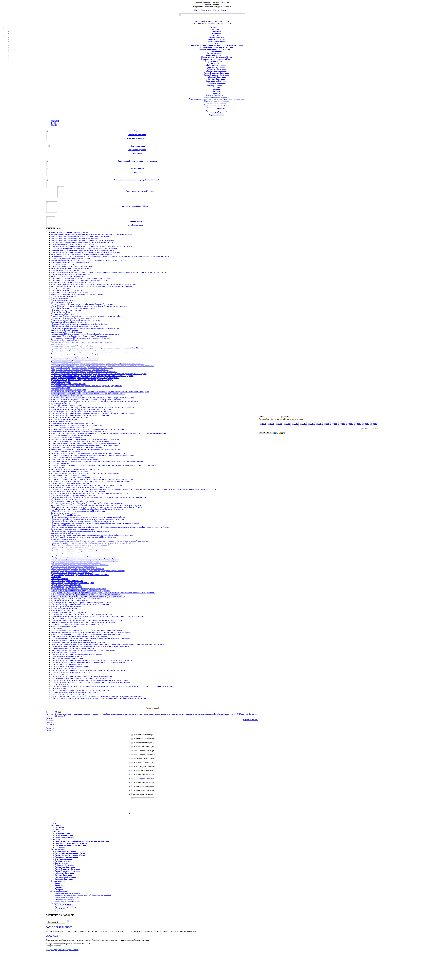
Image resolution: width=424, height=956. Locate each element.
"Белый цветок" (57, 628)
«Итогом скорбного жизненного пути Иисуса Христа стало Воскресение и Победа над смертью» (87, 429)
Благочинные (216, 51)
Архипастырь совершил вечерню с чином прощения (70, 274)
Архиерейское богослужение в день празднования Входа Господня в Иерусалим (81, 410)
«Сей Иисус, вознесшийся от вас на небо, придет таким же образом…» (77, 447)
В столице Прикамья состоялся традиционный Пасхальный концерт (76, 425)
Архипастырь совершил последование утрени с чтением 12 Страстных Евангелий (82, 603)
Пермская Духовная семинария (216, 97)
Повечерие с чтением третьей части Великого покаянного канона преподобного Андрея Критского (88, 662)
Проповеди (216, 33)
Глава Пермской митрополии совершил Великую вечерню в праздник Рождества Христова (85, 252)
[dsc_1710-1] (287, 424)
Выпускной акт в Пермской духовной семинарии (69, 322)
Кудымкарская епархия (216, 41)
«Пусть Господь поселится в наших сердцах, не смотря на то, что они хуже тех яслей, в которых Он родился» (92, 376)
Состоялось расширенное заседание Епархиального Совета (73, 457)
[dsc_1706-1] (303, 424)
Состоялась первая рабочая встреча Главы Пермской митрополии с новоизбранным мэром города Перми (90, 682)
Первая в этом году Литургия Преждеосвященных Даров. (72, 583)
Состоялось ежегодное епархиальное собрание (68, 390)
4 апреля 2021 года (58, 674)
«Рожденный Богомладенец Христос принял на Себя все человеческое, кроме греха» (83, 557)
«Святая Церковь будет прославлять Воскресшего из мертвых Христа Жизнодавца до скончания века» (89, 306)
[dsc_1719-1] (319, 424)
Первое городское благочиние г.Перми (216, 57)
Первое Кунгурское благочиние (216, 73)
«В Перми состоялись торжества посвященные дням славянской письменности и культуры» (85, 439)
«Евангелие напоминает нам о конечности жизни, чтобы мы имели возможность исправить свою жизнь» (91, 638)
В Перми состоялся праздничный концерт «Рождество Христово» (76, 563)
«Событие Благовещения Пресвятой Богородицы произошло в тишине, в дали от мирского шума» (88, 597)
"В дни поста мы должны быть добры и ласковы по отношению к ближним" (80, 575)
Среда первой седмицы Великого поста (66, 585)
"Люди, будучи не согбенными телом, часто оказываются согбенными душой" (80, 545)
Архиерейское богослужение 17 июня (65, 340)
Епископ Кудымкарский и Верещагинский (216, 49)
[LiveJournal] (284, 432)
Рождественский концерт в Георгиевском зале (68, 384)
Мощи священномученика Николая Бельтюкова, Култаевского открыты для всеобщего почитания (88, 571)
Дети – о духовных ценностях (62, 288)
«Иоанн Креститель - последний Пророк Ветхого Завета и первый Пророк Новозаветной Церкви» (88, 394)
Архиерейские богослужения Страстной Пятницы (70, 292)
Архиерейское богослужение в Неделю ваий (67, 290)
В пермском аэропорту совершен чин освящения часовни (72, 529)
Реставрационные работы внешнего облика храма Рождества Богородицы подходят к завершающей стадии (91, 234)
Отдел (136, 131)
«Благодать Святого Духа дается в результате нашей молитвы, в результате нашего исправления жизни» (90, 453)
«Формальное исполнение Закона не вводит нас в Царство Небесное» (77, 551)
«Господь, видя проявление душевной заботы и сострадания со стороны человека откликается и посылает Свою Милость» (97, 348)
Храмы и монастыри (214, 53)
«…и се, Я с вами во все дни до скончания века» (69, 427)
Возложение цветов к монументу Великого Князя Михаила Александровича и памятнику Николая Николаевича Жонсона (97, 461)
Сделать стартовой (199, 23)
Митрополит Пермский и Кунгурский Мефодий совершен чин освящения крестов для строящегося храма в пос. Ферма (96, 505)
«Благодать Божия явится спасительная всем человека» (71, 268)
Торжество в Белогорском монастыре (65, 356)
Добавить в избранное (216, 23)
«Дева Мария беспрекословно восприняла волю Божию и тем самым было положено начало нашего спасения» (93, 408)
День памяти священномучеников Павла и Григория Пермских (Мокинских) (80, 565)
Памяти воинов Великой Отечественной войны (69, 475)
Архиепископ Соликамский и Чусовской (216, 47)
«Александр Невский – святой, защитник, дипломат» (71, 640)
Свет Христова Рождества (61, 382)
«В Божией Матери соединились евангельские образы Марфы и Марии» (78, 511)
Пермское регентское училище (216, 101)
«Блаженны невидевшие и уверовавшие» (66, 310)
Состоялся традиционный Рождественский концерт (70, 258)
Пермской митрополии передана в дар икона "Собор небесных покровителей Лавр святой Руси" (87, 620)
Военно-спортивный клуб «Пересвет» (137, 206)
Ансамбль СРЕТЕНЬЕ (216, 109)
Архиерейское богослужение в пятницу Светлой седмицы (73, 308)
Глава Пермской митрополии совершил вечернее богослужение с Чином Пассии (81, 676)
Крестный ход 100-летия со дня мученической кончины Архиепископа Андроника (82, 342)
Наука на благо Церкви (59, 684)
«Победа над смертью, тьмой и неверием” (66, 437)
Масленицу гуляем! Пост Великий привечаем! (68, 276)
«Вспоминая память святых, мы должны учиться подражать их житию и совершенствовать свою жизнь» (90, 481)
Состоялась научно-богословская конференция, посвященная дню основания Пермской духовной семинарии (92, 535)
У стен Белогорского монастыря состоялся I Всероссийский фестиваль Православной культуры (87, 509)
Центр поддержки (138, 146)
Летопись (216, 91)
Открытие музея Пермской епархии (64, 330)
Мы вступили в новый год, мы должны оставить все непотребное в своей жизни (81, 254)
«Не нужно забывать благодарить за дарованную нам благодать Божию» (78, 491)
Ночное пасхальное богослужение (64, 296)
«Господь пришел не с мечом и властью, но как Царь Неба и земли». (76, 599)
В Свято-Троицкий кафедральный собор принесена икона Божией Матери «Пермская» (83, 537)
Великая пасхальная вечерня (61, 298)
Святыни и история (214, 85)
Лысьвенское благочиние (216, 71)
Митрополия (214, 35)
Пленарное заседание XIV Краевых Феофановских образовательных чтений (80, 370)
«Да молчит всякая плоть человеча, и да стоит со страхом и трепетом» (77, 294)
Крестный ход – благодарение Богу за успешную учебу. (72, 318)
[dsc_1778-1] (367, 424)
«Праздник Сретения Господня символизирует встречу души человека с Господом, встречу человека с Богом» (92, 398)
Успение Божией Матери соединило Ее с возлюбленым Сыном (74, 360)
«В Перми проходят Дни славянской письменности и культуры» (75, 326)
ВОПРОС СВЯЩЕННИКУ (59, 927)
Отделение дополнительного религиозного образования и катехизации (216, 99)
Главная (214, 27)
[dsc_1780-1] (374, 424)
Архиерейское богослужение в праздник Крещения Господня (74, 567)
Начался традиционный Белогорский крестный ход (70, 483)
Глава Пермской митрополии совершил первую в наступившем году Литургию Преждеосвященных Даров (91, 660)
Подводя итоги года (58, 555)
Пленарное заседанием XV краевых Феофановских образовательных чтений (80, 553)
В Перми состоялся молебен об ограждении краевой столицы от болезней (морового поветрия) (87, 595)
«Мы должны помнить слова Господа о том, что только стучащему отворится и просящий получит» (88, 260)
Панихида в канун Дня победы (62, 314)
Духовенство (214, 43)
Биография (216, 31)
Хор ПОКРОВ (216, 113)
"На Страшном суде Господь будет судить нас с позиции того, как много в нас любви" (83, 650)
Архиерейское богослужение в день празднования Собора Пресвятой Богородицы (82, 380)
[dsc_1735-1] (311, 424)
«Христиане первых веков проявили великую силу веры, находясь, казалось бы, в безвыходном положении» (92, 286)
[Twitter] (277, 432)
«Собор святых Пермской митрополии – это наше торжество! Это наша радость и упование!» (86, 400)
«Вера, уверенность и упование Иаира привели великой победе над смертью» (80, 531)
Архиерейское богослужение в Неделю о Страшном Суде (72, 573)
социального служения (137, 135)
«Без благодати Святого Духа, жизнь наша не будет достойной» (75, 469)
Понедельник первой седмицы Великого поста (68, 656)
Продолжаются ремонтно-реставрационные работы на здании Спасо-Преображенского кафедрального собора (92, 455)
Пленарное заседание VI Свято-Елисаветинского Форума (72, 547)
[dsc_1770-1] (343, 424)
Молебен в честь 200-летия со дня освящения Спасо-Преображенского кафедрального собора (86, 449)
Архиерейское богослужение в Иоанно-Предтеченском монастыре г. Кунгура (80, 431)
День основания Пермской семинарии (65, 533)
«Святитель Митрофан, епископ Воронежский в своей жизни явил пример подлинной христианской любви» (92, 543)
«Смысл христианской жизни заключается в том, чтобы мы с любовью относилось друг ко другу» (88, 519)
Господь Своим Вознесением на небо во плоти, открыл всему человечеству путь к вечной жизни (87, 316)
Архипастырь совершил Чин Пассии (65, 404)
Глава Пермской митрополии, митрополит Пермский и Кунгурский (216, 45)
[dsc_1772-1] (359, 424)
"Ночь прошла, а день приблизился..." (65, 652)
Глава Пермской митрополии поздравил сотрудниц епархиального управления (80, 591)
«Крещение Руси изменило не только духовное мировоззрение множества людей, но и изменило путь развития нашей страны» (99, 352)
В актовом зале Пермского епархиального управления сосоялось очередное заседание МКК (85, 443)
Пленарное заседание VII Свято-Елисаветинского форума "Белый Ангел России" (81, 636)
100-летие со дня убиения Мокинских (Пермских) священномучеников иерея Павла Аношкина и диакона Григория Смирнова (99, 374)
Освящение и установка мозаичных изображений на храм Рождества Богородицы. (82, 242)
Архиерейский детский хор (216, 111)
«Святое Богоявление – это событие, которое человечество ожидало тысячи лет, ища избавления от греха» (91, 646)
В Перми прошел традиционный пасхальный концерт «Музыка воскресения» (80, 690)
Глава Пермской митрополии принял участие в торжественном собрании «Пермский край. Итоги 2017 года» (92, 246)
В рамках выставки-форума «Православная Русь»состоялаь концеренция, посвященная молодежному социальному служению (98, 497)
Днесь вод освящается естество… (63, 264)
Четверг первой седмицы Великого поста (66, 587)
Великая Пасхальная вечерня (62, 610)
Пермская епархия (216, 37)
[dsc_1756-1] (335, 424)
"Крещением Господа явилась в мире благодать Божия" (72, 266)
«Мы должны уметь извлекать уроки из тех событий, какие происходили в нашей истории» (85, 328)
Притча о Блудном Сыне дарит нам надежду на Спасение (72, 244)
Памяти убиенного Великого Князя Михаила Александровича (74, 459)
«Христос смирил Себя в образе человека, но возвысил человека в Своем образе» (81, 411)
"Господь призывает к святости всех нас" (66, 618)
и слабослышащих (135, 225)
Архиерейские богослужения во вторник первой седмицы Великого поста (79, 280)
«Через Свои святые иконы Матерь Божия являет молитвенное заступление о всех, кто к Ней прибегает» (90, 632)
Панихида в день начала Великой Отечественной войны (72, 346)
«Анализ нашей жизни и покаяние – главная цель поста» (72, 282)
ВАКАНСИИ (52, 936)
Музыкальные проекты (214, 107)
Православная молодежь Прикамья (140, 191)
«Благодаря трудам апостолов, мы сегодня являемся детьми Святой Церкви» (80, 549)
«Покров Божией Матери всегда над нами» (67, 525)
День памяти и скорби (59, 344)
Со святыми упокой (58, 688)
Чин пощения (56, 577)
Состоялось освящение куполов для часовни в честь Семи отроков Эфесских (80, 441)
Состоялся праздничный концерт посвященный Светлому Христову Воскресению (82, 304)
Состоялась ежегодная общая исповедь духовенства (70, 672)
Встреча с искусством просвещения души (66, 396)
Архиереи (216, 93)
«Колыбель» (137, 153)
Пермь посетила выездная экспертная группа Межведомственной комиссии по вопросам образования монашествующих (96, 696)
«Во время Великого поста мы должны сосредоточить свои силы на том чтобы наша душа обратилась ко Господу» (94, 284)
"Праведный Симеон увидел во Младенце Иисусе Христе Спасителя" (77, 569)
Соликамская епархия (216, 39)
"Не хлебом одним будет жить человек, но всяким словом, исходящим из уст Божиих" (83, 622)
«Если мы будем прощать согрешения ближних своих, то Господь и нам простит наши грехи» (86, 630)
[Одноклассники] (280, 432)
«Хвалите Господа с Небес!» (61, 312)
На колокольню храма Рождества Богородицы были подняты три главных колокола (82, 240)
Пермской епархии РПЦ (136, 138)
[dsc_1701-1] (263, 424)
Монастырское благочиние (216, 55)
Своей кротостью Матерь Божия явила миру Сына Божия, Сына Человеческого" (81, 678)
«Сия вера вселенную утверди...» (63, 668)
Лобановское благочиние (216, 65)
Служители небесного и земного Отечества (67, 694)
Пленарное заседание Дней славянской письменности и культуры (75, 320)
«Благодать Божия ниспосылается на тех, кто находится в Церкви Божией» (79, 324)
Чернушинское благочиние (216, 81)
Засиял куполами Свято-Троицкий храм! (66, 362)
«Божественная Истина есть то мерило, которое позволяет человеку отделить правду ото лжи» (86, 386)
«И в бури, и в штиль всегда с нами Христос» (68, 499)
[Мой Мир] (282, 432)
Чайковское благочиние (216, 77)
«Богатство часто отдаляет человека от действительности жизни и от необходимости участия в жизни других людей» (95, 523)
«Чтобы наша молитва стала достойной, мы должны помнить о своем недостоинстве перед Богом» (88, 517)
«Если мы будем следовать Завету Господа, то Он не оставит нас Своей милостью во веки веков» (87, 503)
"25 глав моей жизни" (59, 467)
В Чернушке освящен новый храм (63, 539)
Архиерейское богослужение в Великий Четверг (69, 601)
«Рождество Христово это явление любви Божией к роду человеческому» (78, 642)
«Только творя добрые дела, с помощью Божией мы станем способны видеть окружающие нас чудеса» (89, 493)
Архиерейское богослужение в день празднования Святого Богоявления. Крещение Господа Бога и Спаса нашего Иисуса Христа (100, 392)
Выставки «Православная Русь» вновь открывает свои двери (74, 495)
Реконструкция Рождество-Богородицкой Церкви (69, 232)
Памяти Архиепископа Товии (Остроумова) (67, 406)
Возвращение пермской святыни (63, 300)
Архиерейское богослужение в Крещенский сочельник (71, 262)
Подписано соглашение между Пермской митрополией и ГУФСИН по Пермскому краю (84, 248)
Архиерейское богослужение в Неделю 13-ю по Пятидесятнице (75, 358)
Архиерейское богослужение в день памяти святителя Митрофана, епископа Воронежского (85, 354)
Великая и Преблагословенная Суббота (66, 607)
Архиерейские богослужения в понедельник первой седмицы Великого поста (80, 278)
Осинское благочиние (216, 79)
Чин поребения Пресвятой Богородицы (66, 515)
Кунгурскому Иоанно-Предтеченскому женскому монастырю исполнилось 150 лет (82, 368)
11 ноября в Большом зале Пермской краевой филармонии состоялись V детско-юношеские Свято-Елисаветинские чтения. (97, 364)
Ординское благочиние (216, 83)
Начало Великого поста (59, 579)
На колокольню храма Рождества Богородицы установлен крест (75, 238)
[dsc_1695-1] (271, 424)
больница (137, 172)
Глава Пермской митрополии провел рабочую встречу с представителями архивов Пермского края (88, 670)
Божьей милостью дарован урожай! (64, 513)
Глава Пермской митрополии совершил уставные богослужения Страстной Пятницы (83, 415)
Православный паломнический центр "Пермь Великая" (136, 180)
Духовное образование (214, 95)
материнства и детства (137, 150)
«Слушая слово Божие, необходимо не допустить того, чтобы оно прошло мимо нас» (83, 521)
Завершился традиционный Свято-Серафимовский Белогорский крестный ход (80, 487)
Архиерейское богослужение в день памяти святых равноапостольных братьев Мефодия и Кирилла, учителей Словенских (97, 616)
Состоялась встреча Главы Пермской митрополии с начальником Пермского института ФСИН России (89, 680)
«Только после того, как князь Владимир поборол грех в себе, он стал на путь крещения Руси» (86, 485)
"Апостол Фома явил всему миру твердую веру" (69, 612)
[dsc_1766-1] (351, 424)
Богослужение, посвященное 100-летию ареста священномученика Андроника (80, 338)
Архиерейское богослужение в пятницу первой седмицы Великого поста (78, 589)
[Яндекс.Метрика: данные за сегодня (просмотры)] (71, 950)
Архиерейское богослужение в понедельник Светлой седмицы (74, 423)
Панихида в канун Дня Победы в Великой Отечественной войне (75, 692)
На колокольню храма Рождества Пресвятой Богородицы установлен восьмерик (81, 236)
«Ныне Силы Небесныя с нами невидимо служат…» (71, 666)
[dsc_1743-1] (327, 424)
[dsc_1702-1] (279, 424)
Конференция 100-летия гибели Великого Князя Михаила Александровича (79, 336)
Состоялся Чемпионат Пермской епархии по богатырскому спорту (76, 477)
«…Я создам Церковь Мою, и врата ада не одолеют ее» (71, 435)
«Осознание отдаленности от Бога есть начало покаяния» (72, 648)
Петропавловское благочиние (216, 61)
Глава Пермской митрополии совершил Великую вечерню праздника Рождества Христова (85, 378)
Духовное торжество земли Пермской (65, 270)
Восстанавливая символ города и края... (66, 451)
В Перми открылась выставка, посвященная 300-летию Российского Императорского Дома (85, 634)
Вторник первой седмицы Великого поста (67, 581)
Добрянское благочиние (216, 69)
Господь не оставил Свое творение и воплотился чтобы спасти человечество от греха (83, 250)
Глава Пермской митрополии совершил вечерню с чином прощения (76, 654)
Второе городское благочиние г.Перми (216, 59)
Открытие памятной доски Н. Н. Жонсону (67, 332)
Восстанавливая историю (60, 463)
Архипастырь (214, 29)
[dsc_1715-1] (295, 424)
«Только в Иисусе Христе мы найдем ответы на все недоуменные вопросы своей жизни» (84, 445)
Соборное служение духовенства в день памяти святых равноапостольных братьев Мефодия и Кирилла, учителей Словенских (99, 698)
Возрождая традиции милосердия (63, 626)
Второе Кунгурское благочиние (216, 75)
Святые (216, 87)
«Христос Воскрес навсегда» (62, 302)
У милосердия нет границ (60, 388)
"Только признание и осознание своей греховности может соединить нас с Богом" (82, 614)
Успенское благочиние (216, 63)
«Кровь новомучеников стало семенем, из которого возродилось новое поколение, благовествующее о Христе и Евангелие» (98, 507)
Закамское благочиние (216, 67)
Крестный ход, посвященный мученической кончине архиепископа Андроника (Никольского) (86, 473)
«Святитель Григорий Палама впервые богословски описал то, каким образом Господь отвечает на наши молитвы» (94, 402)
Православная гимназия (216, 103)
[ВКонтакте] (275, 432)
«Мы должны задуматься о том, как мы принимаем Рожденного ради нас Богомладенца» (84, 561)
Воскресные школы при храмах (216, 105)
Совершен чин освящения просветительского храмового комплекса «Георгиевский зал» (84, 372)
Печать (229, 23)
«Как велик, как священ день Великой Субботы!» (69, 417)
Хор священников (216, 115)
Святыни (216, 89)
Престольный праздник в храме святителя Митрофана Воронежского (77, 624)
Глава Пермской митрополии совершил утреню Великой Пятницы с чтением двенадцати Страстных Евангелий (93, 413)
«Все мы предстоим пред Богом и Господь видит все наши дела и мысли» (79, 350)
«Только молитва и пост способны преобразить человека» (73, 501)
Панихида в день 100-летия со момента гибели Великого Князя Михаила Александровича (85, 334)
